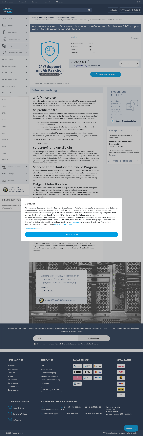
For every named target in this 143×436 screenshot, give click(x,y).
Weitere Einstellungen (33, 228)
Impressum (76, 222)
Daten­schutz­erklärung (63, 224)
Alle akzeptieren (71, 234)
